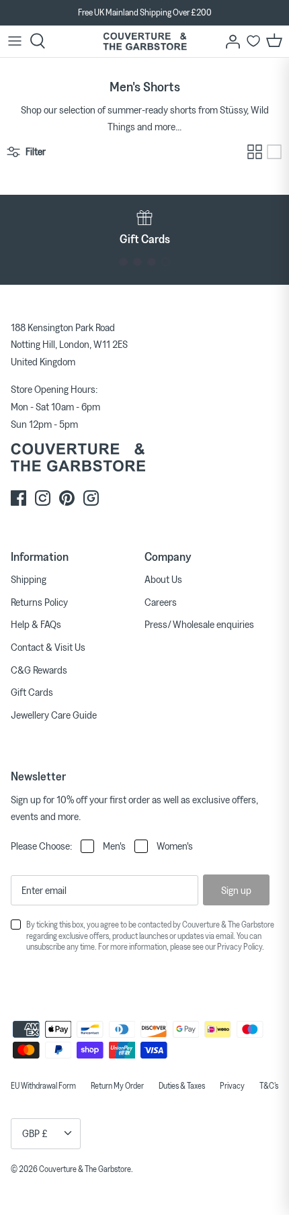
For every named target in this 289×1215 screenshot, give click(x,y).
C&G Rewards (39, 670)
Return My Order (117, 1085)
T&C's (268, 1085)
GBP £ (35, 1133)
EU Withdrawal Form (43, 1085)
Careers (160, 602)
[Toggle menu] (15, 41)
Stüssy (233, 109)
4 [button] (165, 262)
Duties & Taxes (182, 1085)
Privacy (232, 1085)
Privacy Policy (239, 946)
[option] (144, 227)
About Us (163, 579)
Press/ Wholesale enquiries (199, 624)
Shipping (28, 579)
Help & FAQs (36, 624)
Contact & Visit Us (48, 647)
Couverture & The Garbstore (85, 1168)
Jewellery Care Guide (54, 715)
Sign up (236, 890)
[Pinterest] (67, 498)
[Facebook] (18, 498)
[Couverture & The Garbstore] (145, 41)
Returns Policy (39, 602)
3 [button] (151, 262)
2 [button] (137, 262)
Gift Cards (32, 692)
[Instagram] (42, 498)
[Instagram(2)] (91, 498)
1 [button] (123, 262)
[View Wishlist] (253, 41)
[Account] (229, 41)
